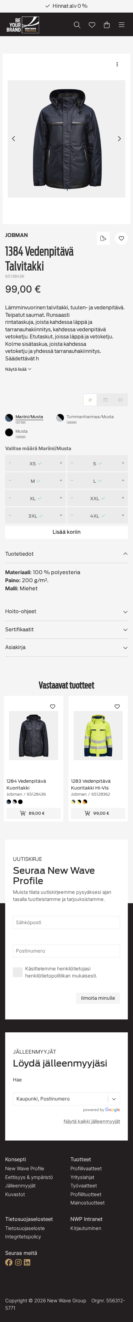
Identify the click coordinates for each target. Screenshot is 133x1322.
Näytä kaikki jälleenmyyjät (92, 1121)
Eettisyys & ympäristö (29, 1177)
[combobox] (17, 1099)
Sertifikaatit (19, 630)
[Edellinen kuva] (13, 138)
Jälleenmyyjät (20, 1186)
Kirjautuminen (85, 1228)
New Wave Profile (24, 1168)
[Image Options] (117, 64)
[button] (66, 139)
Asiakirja (15, 647)
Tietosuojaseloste (25, 1228)
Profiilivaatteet (86, 1168)
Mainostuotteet (87, 1203)
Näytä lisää (15, 369)
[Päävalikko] (122, 25)
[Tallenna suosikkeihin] (92, 25)
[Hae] (77, 25)
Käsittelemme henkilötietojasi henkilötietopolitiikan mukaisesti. (61, 972)
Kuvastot (15, 1194)
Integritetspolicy (23, 1237)
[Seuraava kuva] (119, 138)
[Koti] (23, 25)
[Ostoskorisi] (107, 25)
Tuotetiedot (19, 554)
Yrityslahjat (82, 1177)
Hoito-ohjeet (20, 612)
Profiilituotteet (85, 1194)
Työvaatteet (83, 1186)
